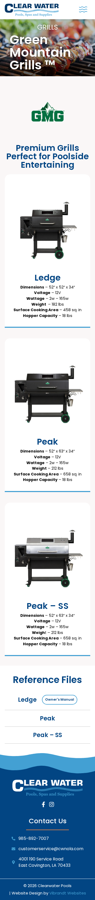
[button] (83, 9)
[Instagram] (51, 804)
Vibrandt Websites (67, 893)
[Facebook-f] (43, 804)
